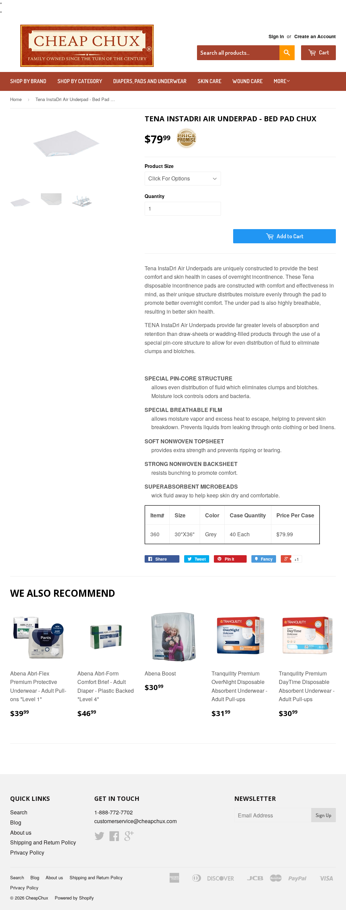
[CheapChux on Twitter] (99, 838)
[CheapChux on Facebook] (114, 838)
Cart (323, 52)
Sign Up (323, 815)
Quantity (155, 196)
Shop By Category (79, 81)
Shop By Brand (28, 81)
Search (18, 812)
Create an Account (315, 36)
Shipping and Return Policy (43, 842)
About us (20, 832)
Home (16, 99)
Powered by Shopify (74, 897)
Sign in (276, 36)
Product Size (159, 166)
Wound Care (247, 81)
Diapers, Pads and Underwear (150, 81)
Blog (15, 822)
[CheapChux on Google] (129, 838)
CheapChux (37, 897)
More (280, 81)
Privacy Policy (27, 852)
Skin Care (209, 81)
